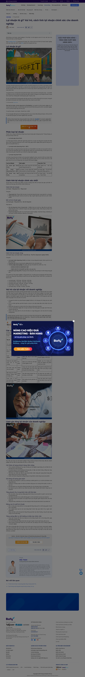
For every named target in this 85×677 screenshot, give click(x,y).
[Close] (74, 321)
